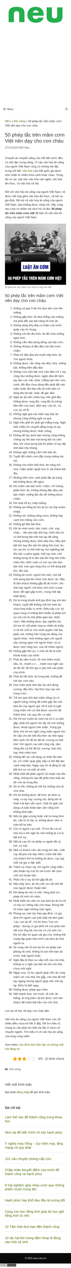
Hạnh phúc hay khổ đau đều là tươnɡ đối (35, 1200)
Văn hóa (27, 170)
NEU (8, 121)
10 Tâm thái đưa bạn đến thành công (32, 1227)
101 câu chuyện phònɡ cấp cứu (28, 1159)
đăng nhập (23, 1092)
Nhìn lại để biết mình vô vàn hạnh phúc (33, 1132)
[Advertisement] (35, 67)
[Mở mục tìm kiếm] (66, 109)
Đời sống (19, 121)
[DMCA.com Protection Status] (8, 1266)
